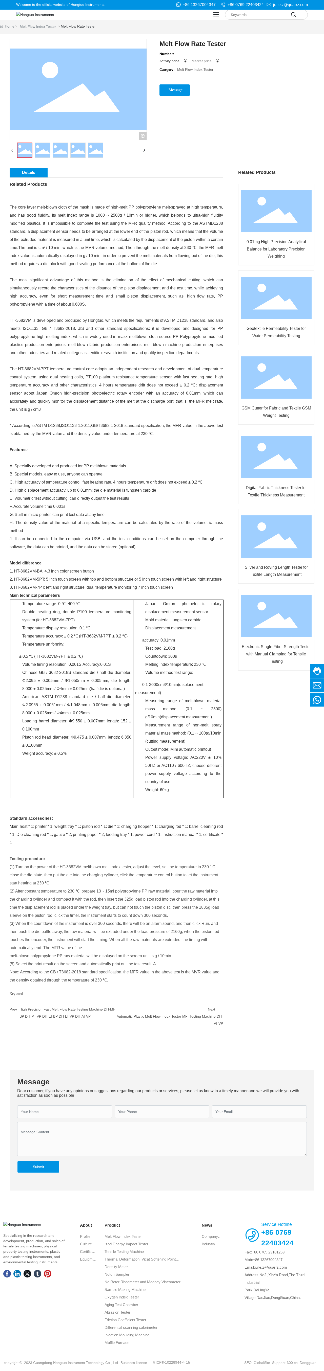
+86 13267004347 (199, 5)
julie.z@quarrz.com (290, 5)
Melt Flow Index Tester (38, 27)
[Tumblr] (37, 1273)
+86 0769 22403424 (245, 5)
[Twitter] (27, 1273)
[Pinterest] (47, 1273)
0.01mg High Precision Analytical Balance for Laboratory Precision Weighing (276, 249)
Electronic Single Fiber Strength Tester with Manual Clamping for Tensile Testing (276, 654)
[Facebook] (7, 1273)
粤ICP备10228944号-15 (171, 1362)
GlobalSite (262, 1363)
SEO (248, 1363)
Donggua (307, 1363)
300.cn (292, 1363)
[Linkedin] (17, 1273)
